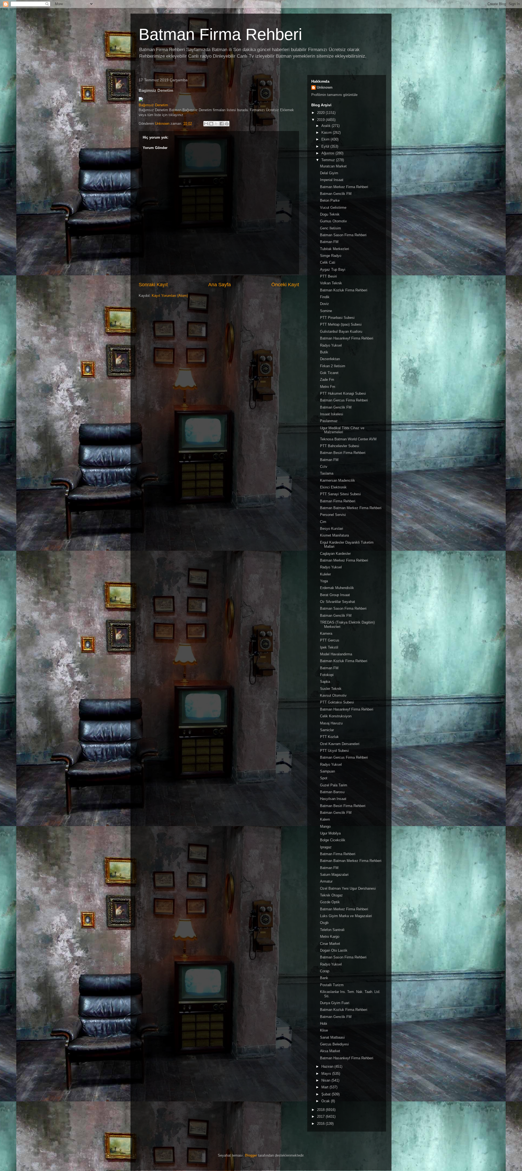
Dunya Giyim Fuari (334, 1003)
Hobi (323, 1023)
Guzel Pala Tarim (333, 785)
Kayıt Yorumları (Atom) (170, 296)
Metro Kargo (329, 937)
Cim (323, 522)
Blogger (251, 1155)
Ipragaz (326, 847)
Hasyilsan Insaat (333, 799)
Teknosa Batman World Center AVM (348, 439)
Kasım (327, 132)
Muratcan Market (333, 166)
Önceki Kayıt (285, 284)
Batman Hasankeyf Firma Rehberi (346, 338)
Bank (324, 978)
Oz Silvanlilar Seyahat (337, 602)
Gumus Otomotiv (333, 221)
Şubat (326, 1094)
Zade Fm (327, 380)
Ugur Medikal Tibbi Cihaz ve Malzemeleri (342, 430)
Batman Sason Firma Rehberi (343, 235)
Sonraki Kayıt (153, 284)
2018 (321, 1110)
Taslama (326, 473)
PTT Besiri (328, 276)
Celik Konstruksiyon (336, 716)
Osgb (324, 923)
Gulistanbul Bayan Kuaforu (341, 331)
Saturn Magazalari (334, 875)
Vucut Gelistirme (333, 207)
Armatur (326, 881)
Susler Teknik (330, 689)
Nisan (326, 1080)
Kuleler (325, 574)
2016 (321, 1124)
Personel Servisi (333, 515)
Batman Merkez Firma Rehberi (344, 187)
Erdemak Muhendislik (337, 588)
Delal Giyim (329, 173)
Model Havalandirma (336, 654)
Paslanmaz (329, 421)
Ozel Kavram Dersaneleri (339, 744)
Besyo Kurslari (331, 529)
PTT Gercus (329, 640)
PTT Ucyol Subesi (334, 751)
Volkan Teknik (331, 283)
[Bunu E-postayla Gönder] (206, 123)
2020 (321, 113)
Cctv (323, 467)
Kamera (326, 633)
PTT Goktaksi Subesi (337, 702)
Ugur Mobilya (330, 833)
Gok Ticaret (329, 373)
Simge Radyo (330, 256)
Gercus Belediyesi (334, 1044)
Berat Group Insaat (335, 595)
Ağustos (328, 153)
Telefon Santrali (332, 930)
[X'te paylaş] (216, 123)
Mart (325, 1087)
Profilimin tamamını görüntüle (334, 95)
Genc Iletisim (330, 228)
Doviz (324, 304)
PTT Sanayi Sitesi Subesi (340, 494)
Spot (323, 778)
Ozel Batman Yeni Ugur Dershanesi (348, 888)
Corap (324, 971)
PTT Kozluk (329, 737)
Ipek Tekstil (329, 647)
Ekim (326, 139)
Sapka (325, 682)
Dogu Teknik (330, 214)
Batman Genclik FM (336, 194)
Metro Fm (327, 387)
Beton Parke (330, 200)
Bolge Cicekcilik (332, 840)
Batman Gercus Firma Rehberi (344, 400)
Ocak (326, 1101)
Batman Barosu (332, 792)
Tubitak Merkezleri (334, 249)
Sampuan (327, 771)
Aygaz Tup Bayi (332, 269)
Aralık (326, 126)
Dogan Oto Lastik (333, 950)
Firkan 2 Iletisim (332, 366)
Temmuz (328, 160)
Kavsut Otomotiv (333, 695)
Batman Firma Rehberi (220, 34)
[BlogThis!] (211, 123)
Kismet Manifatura (334, 535)
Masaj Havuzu (331, 723)
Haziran (327, 1066)
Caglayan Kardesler (335, 554)
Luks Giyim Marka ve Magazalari (346, 916)
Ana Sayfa (219, 284)
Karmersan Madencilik (337, 480)
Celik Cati (327, 262)
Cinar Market (330, 944)
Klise (324, 1030)
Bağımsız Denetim (153, 105)
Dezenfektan (330, 359)
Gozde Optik (330, 902)
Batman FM (329, 242)
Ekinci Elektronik (333, 487)
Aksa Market (330, 1051)
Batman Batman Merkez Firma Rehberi (350, 508)
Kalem (325, 819)
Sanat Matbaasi (332, 1037)
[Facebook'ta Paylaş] (221, 123)
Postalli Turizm (332, 985)
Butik (324, 352)
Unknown (325, 87)
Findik (325, 297)
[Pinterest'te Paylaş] (226, 123)
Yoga (324, 581)
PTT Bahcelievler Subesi (339, 446)
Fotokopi (327, 675)
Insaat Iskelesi (331, 414)
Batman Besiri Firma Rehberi (342, 453)
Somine (326, 311)
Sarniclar (327, 730)
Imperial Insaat (331, 180)
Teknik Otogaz (331, 895)
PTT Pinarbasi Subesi (337, 318)
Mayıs (326, 1074)
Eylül (325, 146)
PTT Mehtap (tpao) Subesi (341, 324)
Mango (325, 826)
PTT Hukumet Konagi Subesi (343, 393)
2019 (321, 120)
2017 (321, 1116)
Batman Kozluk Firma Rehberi (343, 290)
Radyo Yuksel (331, 345)
